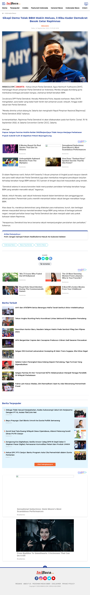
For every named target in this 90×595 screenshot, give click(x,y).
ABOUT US (27, 584)
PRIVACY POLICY (68, 584)
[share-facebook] (39, 258)
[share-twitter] (43, 258)
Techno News (41, 245)
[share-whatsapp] (47, 258)
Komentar (46, 264)
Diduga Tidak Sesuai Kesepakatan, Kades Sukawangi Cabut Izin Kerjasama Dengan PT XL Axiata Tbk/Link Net (39, 411)
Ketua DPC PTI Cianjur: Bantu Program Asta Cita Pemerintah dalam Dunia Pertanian (39, 453)
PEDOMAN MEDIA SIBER (41, 584)
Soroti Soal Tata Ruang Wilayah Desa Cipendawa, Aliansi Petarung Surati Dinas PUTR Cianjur (38, 432)
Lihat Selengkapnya (44, 464)
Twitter (50, 581)
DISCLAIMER (56, 584)
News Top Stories (26, 245)
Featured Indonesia (39, 8)
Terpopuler (15, 8)
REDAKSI (18, 584)
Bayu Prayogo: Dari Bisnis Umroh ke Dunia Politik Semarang (33, 420)
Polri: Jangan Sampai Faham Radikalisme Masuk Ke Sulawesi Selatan (35, 237)
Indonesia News (72, 8)
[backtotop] (45, 568)
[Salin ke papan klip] (50, 258)
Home (4, 8)
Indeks (25, 8)
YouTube (55, 581)
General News (57, 8)
